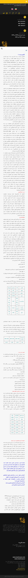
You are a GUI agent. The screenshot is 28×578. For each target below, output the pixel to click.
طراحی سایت (21, 576)
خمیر (9, 510)
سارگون (6, 576)
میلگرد (6, 506)
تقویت (12, 500)
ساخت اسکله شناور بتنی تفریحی (18, 504)
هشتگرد (6, 498)
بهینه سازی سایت (14, 576)
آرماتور (23, 508)
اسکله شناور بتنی (21, 502)
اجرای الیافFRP (8, 496)
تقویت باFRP (22, 498)
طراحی (9, 506)
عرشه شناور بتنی (13, 502)
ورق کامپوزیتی (17, 510)
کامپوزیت (23, 510)
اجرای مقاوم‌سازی (16, 496)
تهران (10, 498)
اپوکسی (15, 508)
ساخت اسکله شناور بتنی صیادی (18, 506)
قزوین (23, 500)
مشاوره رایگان (10, 508)
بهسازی (19, 508)
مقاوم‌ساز (9, 500)
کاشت (12, 510)
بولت (6, 508)
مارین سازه (16, 500)
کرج (20, 500)
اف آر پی (6, 510)
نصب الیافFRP (15, 498)
